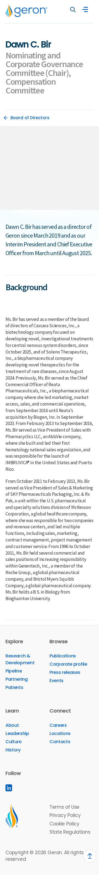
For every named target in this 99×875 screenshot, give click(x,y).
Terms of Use (64, 807)
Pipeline (14, 671)
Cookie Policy (64, 823)
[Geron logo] (26, 11)
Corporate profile (68, 664)
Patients (14, 687)
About (12, 725)
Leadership (17, 733)
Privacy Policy (65, 815)
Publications (63, 656)
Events (57, 680)
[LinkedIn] (9, 787)
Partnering (17, 679)
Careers (58, 725)
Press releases (65, 672)
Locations (60, 733)
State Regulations (70, 832)
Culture (13, 742)
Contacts (60, 742)
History (13, 750)
